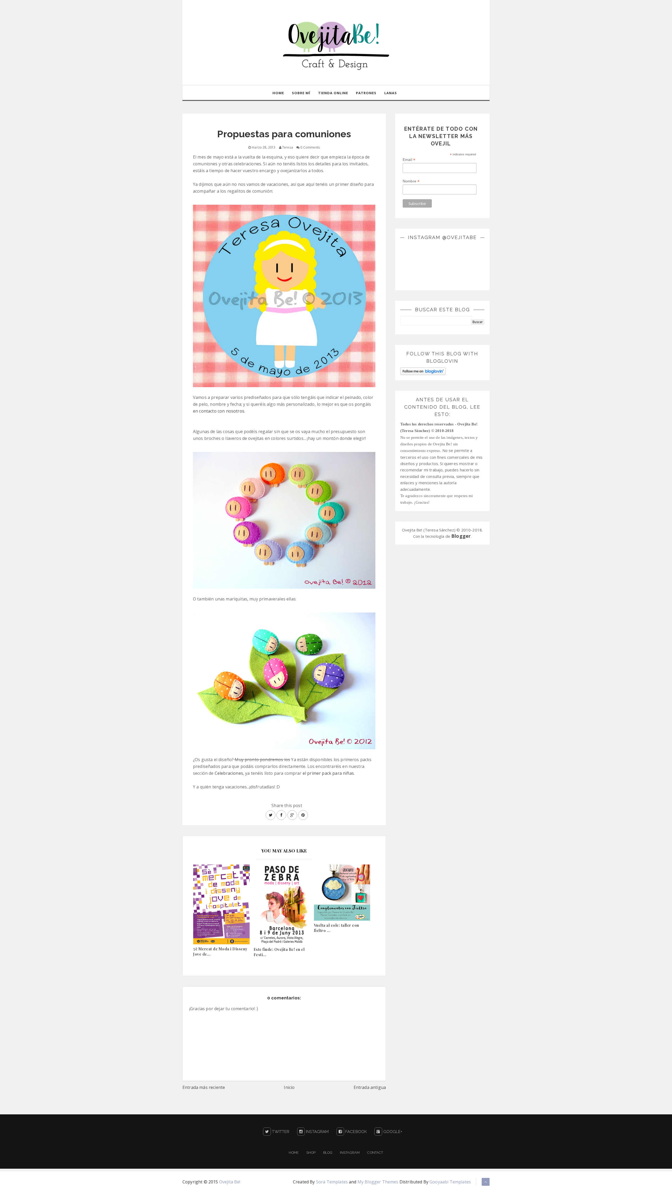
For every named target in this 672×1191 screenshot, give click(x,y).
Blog (327, 1153)
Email (409, 159)
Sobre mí (301, 93)
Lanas (390, 93)
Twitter (280, 1131)
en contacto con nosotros (218, 411)
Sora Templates (332, 1182)
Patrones (366, 93)
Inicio (289, 1087)
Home (278, 93)
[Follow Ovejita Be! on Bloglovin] (423, 370)
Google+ (392, 1131)
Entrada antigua (370, 1087)
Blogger (461, 536)
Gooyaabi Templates (450, 1182)
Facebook (355, 1131)
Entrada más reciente (203, 1087)
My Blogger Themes (378, 1182)
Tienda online (333, 93)
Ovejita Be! (229, 1182)
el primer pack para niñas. (329, 773)
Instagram (317, 1131)
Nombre (411, 181)
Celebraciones (229, 773)
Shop (311, 1153)
